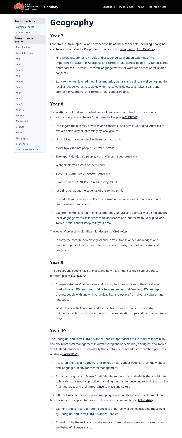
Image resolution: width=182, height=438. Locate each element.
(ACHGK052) (119, 231)
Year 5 (19, 87)
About (141, 6)
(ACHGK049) (130, 117)
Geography (22, 138)
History (20, 132)
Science (20, 126)
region (131, 49)
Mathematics (23, 121)
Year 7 (19, 92)
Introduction (23, 47)
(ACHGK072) (70, 354)
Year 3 (19, 70)
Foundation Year (25, 53)
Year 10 (20, 109)
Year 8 (19, 98)
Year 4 (19, 75)
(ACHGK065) (79, 276)
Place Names (126, 6)
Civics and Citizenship (27, 149)
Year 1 (19, 58)
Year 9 (19, 104)
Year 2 (19, 64)
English (20, 115)
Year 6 (19, 81)
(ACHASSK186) (145, 49)
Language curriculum (27, 32)
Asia (123, 49)
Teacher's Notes (157, 6)
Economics (22, 143)
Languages (109, 6)
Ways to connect (25, 26)
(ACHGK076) (145, 400)
